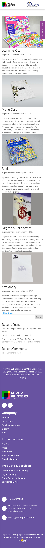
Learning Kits (11, 50)
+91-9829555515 (15, 499)
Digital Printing (9, 474)
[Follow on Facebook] (4, 405)
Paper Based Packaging (13, 478)
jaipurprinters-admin (13, 54)
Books (6, 169)
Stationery (9, 287)
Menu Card (9, 109)
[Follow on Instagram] (10, 405)
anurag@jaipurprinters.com (21, 518)
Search (39, 317)
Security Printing (10, 459)
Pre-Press (6, 444)
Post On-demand (10, 455)
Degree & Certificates (17, 228)
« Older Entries (8, 313)
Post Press (7, 451)
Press (4, 448)
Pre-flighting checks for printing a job (17, 335)
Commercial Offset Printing (15, 470)
